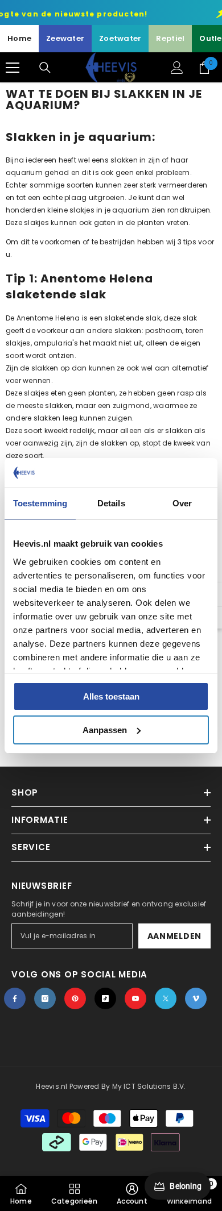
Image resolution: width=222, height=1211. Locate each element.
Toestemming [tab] (40, 503)
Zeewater (65, 38)
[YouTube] (135, 998)
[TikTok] (105, 998)
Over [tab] (182, 503)
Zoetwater (120, 38)
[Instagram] (45, 998)
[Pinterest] (75, 998)
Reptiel (170, 38)
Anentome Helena (48, 318)
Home (19, 38)
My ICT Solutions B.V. (149, 1086)
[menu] (12, 67)
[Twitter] (165, 998)
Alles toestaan (111, 696)
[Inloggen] (177, 67)
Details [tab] (111, 503)
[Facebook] (15, 998)
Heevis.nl (52, 1086)
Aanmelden (174, 936)
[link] (132, 1193)
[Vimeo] (196, 998)
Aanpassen (105, 730)
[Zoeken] (45, 67)
